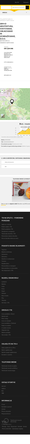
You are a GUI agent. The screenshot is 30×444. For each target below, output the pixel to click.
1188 (3, 393)
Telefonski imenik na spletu (9, 366)
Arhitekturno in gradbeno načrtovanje (7, 19)
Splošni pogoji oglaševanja (9, 352)
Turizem (4, 261)
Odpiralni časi (5, 330)
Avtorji (3, 409)
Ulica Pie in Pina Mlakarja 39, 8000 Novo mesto (8, 54)
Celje (3, 286)
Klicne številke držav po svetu (10, 238)
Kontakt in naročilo (7, 355)
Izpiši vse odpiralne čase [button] (8, 70)
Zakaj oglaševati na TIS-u (9, 348)
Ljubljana (4, 282)
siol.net (4, 386)
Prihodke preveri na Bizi (17, 144)
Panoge (4, 426)
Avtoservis (4, 254)
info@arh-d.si (7, 75)
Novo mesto (5, 296)
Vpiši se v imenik (6, 224)
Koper (3, 291)
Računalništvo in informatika (9, 268)
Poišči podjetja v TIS (7, 229)
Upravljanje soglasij (17, 429)
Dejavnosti (14, 426)
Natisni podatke (6, 332)
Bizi (3, 391)
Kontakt (20, 426)
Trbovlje (4, 300)
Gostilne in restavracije (8, 259)
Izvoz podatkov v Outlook (9, 323)
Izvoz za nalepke (6, 321)
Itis (1, 19)
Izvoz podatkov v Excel (8, 314)
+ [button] (2, 90)
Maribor (4, 284)
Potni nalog (5, 318)
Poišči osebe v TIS (7, 227)
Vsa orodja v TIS (6, 335)
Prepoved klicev (6, 414)
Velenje (4, 293)
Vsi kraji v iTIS (5, 303)
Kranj (3, 289)
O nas (3, 404)
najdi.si (4, 388)
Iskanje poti (5, 316)
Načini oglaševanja (7, 350)
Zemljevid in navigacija (8, 231)
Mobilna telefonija (7, 252)
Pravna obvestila (6, 411)
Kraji (8, 426)
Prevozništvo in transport (9, 266)
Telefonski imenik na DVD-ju (9, 368)
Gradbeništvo (5, 263)
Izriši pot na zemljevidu (7, 57)
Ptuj (3, 298)
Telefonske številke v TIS (8, 234)
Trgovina (4, 250)
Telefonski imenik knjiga (8, 370)
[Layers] (2, 116)
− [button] (2, 93)
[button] (4, 2)
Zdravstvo (4, 257)
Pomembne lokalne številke (9, 236)
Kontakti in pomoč (7, 407)
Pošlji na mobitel (6, 325)
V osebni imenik (6, 328)
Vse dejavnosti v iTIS (7, 270)
